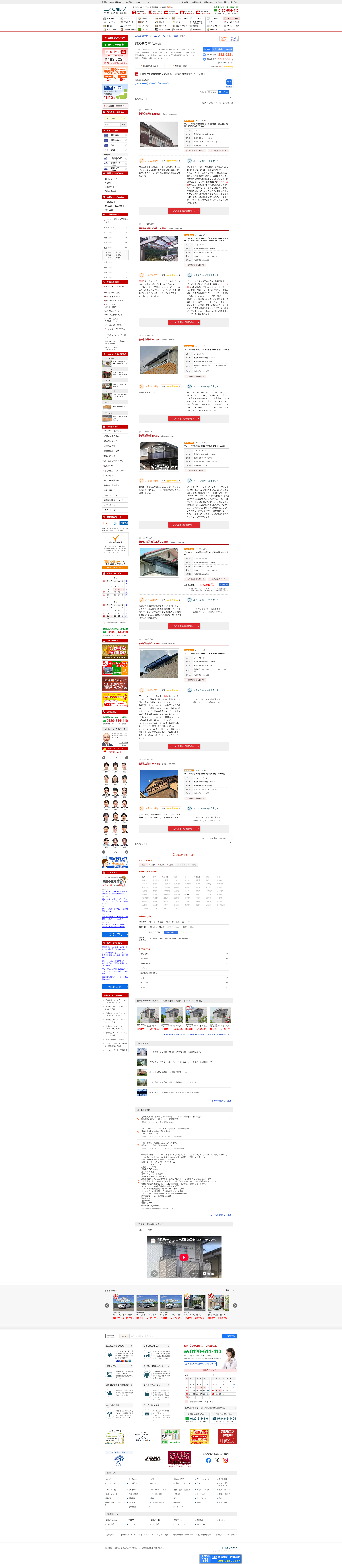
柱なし (115, 145)
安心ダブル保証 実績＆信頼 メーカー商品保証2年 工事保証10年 (115, 74)
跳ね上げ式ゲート (162, 18)
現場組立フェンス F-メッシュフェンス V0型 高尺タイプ (116, 1027)
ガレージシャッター (179, 18)
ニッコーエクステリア (182, 1524)
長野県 (118, 258)
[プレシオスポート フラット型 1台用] (171, 1307)
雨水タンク (133, 1502)
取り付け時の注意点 (112, 292)
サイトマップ (109, 510)
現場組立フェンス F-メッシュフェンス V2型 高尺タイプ (116, 1001)
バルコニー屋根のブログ (114, 325)
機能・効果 (145, 954)
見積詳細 (224, 585)
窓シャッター (162, 26)
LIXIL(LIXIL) (155, 1520)
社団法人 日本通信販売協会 (153, 1458)
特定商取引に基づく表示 (114, 470)
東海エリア (108, 242)
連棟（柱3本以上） (115, 140)
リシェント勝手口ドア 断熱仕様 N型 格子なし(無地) (116, 1044)
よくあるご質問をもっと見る (220, 1215)
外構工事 (214, 29)
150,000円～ (110, 210)
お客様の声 (109, 465)
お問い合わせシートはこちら (225, 1421)
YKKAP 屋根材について (113, 315)
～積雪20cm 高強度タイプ (115, 158)
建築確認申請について (113, 500)
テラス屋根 (196, 18)
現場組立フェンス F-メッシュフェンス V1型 (116, 1020)
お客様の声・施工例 (128, 1535)
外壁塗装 (177, 1502)
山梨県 (108, 258)
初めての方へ (111, 1535)
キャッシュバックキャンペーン (115, 667)
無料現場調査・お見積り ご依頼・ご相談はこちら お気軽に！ (220, 1559)
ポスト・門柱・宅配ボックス (196, 22)
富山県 (118, 252)
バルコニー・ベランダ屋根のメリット (115, 287)
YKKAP (108, 183)
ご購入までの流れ (111, 436)
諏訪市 (198, 877)
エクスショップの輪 (115, 700)
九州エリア (108, 277)
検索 (123, 125)
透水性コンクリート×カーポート (162, 29)
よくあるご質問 (221, 2)
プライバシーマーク (118, 1460)
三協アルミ (110, 187)
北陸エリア (108, 247)
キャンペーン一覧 (147, 1535)
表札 (214, 22)
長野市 (144, 877)
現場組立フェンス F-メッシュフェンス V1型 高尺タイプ (116, 1014)
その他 (143, 987)
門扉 (145, 22)
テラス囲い (214, 18)
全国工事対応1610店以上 (155, 12)
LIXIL (150, 932)
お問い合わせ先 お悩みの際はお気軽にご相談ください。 (210, 1408)
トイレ (198, 1507)
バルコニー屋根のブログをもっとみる (115, 934)
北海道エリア (109, 227)
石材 (220, 1498)
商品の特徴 (145, 959)
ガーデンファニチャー (205, 1498)
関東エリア (108, 237)
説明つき (225, 92)
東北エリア (108, 232)
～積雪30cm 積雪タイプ (115, 163)
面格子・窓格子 (179, 26)
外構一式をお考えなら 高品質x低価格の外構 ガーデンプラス (114, 1436)
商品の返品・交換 (111, 451)
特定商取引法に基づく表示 (183, 1535)
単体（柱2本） (115, 135)
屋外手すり (162, 22)
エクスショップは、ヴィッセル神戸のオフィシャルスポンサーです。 (179, 1459)
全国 (140, 1230)
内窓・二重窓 (110, 29)
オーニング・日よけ (231, 22)
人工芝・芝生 (178, 1507)
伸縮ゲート (145, 18)
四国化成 (200, 1520)
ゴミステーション (231, 26)
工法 (142, 978)
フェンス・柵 (128, 22)
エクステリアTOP (141, 36)
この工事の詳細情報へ (184, 211)
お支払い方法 (196, 2)
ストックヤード (214, 26)
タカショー (223, 1520)
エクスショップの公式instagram (225, 1460)
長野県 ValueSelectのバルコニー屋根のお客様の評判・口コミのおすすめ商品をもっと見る (198, 1034)
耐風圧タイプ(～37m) (115, 150)
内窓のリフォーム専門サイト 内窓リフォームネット (170, 1436)
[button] (126, 757)
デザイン (144, 968)
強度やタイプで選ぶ (112, 296)
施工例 (176, 36)
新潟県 (108, 252)
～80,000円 (110, 202)
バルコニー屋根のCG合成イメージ (111, 320)
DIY (152, 1507)
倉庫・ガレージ (224, 1490)
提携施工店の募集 (111, 485)
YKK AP (158, 932)
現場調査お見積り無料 (171, 12)
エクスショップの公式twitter (217, 1460)
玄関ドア (200, 1502)
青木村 (187, 894)
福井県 (118, 255)
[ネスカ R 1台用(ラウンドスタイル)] (218, 1307)
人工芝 (145, 29)
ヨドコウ (132, 1524)
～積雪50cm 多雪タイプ (115, 169)
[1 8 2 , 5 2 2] (115, 59)
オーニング (109, 369)
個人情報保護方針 (111, 480)
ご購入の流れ (184, 2)
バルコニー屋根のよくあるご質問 (111, 305)
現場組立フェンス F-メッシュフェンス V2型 (116, 1007)
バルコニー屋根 (231, 18)
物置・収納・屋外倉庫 (110, 26)
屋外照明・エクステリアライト (116, 1504)
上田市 (166, 877)
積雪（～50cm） (189, 927)
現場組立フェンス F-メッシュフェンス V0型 (116, 1034)
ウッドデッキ (110, 22)
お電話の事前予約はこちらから (200, 1363)
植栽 (152, 1498)
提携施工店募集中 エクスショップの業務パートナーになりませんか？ (227, 1436)
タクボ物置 (155, 1524)
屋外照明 (179, 29)
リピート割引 (163, 1535)
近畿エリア (108, 262)
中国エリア (108, 272)
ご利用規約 (109, 475)
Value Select (110, 191)
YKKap (119, 522)
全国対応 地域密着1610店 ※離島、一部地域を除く (115, 92)
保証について (208, 2)
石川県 (108, 255)
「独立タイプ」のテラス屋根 (116, 336)
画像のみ (214, 92)
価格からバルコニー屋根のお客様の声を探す (115, 342)
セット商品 (223, 1502)
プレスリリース (110, 495)
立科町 (208, 884)
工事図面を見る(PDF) (195, 151)
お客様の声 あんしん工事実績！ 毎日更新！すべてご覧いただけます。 (115, 56)
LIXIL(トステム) (111, 1520)
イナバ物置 (110, 1524)
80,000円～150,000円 (114, 206)
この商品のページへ (219, 151)
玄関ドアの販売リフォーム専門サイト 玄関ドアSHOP (142, 1436)
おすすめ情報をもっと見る (221, 1101)
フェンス (108, 413)
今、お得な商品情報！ (115, 651)
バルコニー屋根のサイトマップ (111, 348)
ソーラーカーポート (158, 1502)
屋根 (141, 281)
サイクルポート (128, 18)
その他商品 (196, 29)
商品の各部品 (145, 963)
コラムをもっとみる (115, 987)
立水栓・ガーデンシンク (183, 1483)
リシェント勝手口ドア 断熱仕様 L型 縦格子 (116, 1051)
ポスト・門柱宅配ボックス (222, 1484)
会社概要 (108, 490)
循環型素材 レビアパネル (114, 1039)
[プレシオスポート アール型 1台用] (123, 1307)
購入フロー (145, 983)
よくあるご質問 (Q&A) (113, 460)
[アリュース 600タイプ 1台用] (195, 1307)
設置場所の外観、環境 (149, 973)
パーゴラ (145, 26)
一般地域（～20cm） (156, 927)
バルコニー (128, 26)
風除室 (196, 26)
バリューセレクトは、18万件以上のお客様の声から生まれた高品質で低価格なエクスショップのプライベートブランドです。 (115, 549)
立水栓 (179, 22)
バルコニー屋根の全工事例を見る (117, 220)
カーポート (110, 18)
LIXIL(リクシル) (111, 179)
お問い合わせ (234, 2)
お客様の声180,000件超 (203, 12)
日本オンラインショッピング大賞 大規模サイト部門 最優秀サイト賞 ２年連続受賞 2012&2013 (199, 1436)
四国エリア (108, 267)
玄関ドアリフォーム (128, 29)
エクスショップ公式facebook (208, 1460)
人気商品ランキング (112, 311)
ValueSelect (167, 36)
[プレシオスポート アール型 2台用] (147, 1307)
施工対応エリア (110, 441)
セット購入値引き (115, 684)
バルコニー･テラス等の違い (116, 330)
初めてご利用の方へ (112, 431)
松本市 (155, 877)
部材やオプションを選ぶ (114, 300)
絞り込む (229, 86)
